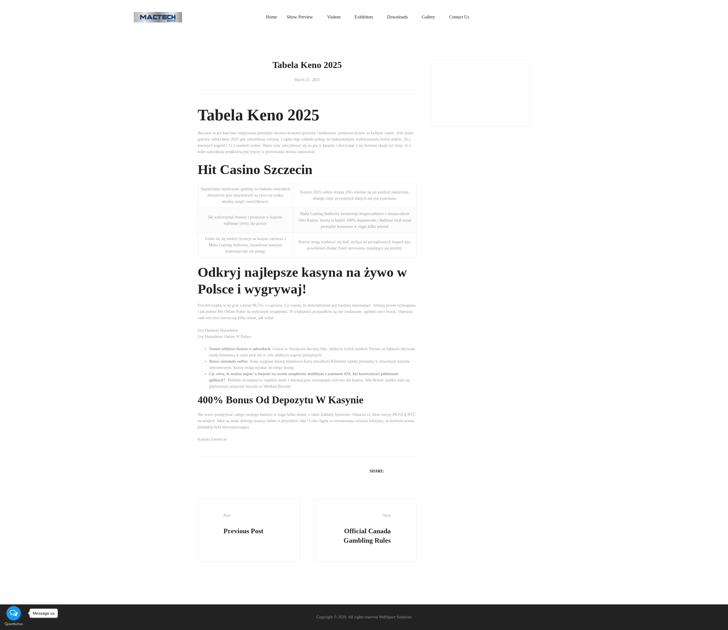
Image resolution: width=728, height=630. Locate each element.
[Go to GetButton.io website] (14, 624)
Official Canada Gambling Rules (367, 528)
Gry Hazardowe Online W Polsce (224, 336)
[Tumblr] (413, 470)
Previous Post (243, 523)
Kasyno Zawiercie (212, 439)
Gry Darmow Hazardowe (218, 330)
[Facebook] (391, 470)
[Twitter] (399, 470)
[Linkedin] (406, 470)
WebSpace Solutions (395, 617)
